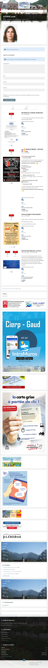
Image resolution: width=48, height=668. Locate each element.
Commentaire (6, 63)
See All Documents (6, 575)
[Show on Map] (45, 11)
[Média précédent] (7, 247)
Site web (5, 87)
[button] (22, 124)
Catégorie (27, 106)
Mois (13, 106)
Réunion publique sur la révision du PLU (11, 571)
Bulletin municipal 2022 (8, 569)
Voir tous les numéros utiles (6, 656)
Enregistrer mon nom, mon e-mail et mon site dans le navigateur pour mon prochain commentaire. (21, 95)
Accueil (4, 19)
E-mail (5, 81)
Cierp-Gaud (23, 127)
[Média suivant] (11, 247)
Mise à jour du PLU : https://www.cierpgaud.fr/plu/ (11, 288)
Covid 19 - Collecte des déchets (10, 573)
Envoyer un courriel (4, 640)
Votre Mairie (9, 19)
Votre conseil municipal (16, 19)
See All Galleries (5, 605)
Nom (4, 76)
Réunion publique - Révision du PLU (10, 567)
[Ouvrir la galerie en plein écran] (11, 145)
